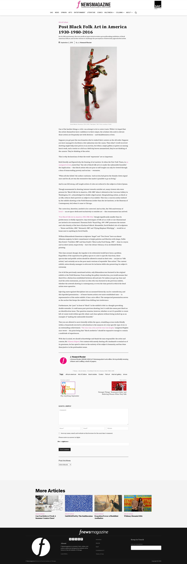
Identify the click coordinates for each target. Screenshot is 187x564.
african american (71, 374)
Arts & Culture (63, 22)
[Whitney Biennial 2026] (138, 503)
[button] (135, 12)
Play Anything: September (70, 396)
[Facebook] (73, 539)
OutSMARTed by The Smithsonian (79, 516)
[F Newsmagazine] (157, 5)
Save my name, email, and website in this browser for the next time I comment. (87, 433)
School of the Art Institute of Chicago (46, 561)
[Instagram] (79, 539)
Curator (101, 374)
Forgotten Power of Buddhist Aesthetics (106, 517)
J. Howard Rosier (85, 42)
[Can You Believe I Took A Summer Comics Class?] (49, 503)
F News (75, 371)
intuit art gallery (116, 374)
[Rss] (70, 539)
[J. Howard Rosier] (63, 360)
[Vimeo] (81, 539)
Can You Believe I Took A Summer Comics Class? (45, 517)
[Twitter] (76, 539)
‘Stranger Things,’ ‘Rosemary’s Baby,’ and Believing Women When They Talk (112, 393)
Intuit (61, 211)
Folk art (107, 374)
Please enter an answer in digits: (69, 437)
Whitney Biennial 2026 (133, 516)
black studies (92, 374)
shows (125, 374)
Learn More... (64, 554)
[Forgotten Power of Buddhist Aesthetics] (108, 503)
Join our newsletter (137, 544)
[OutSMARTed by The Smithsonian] (79, 503)
